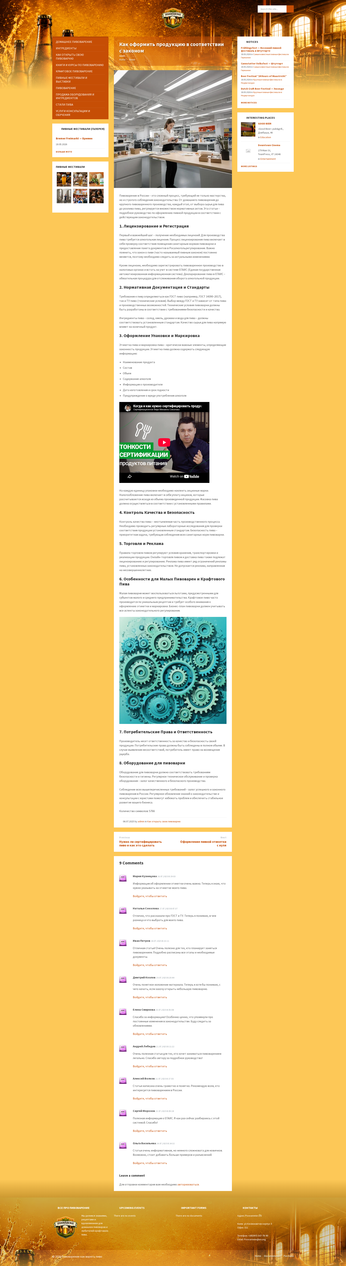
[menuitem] (80, 42)
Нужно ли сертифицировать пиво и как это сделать (140, 843)
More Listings (249, 166)
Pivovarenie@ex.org (255, 1239)
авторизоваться (188, 1184)
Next (223, 837)
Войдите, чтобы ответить (150, 896)
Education (265, 137)
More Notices (249, 102)
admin (141, 821)
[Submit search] (290, 9)
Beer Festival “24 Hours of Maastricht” (264, 76)
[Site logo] (173, 29)
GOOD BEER (264, 123)
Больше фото (64, 151)
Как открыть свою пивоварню (164, 821)
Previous (124, 837)
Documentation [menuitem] (272, 1256)
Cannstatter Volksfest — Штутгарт (262, 63)
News (132, 59)
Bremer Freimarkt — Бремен (74, 138)
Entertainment (268, 158)
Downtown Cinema (269, 145)
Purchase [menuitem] (289, 1256)
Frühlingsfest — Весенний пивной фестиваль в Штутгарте (261, 49)
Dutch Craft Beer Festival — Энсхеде (262, 88)
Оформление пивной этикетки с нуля (203, 843)
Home (122, 59)
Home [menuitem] (258, 1256)
